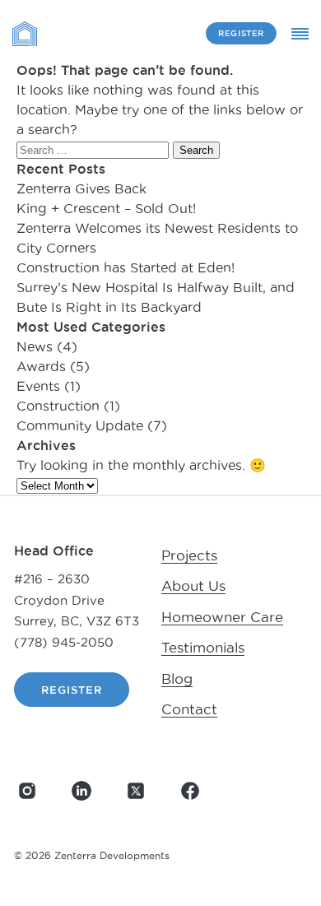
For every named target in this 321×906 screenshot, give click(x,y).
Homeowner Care (222, 617)
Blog (177, 678)
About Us (193, 585)
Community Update (79, 425)
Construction (58, 405)
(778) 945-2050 (64, 642)
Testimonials (202, 647)
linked (81, 790)
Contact (189, 709)
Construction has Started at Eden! (125, 267)
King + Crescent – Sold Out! (106, 208)
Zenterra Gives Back (81, 188)
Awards (41, 366)
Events (38, 386)
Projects (189, 555)
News (34, 346)
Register (241, 33)
